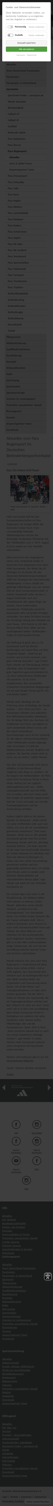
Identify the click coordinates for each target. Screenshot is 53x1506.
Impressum (20, 55)
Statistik (19, 35)
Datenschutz (32, 55)
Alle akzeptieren (26, 49)
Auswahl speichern (26, 43)
